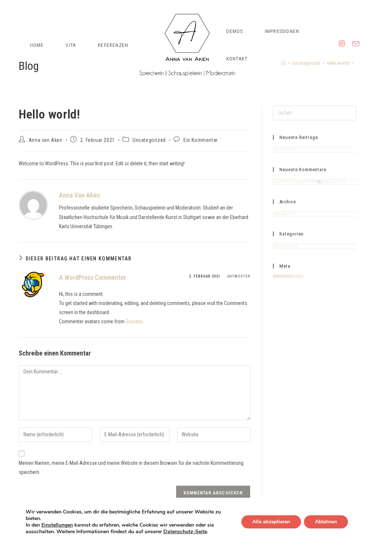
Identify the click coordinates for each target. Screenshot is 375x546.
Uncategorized (149, 140)
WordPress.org (286, 277)
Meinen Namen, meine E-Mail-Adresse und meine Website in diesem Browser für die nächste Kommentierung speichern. (131, 467)
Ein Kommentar (200, 140)
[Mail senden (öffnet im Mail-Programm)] (355, 26)
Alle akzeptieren (271, 521)
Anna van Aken (46, 140)
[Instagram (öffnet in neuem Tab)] (342, 26)
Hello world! (284, 150)
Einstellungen (57, 525)
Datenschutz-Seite (185, 531)
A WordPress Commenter (92, 277)
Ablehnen (326, 521)
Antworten (238, 276)
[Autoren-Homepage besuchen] (33, 205)
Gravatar (134, 321)
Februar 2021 (284, 214)
